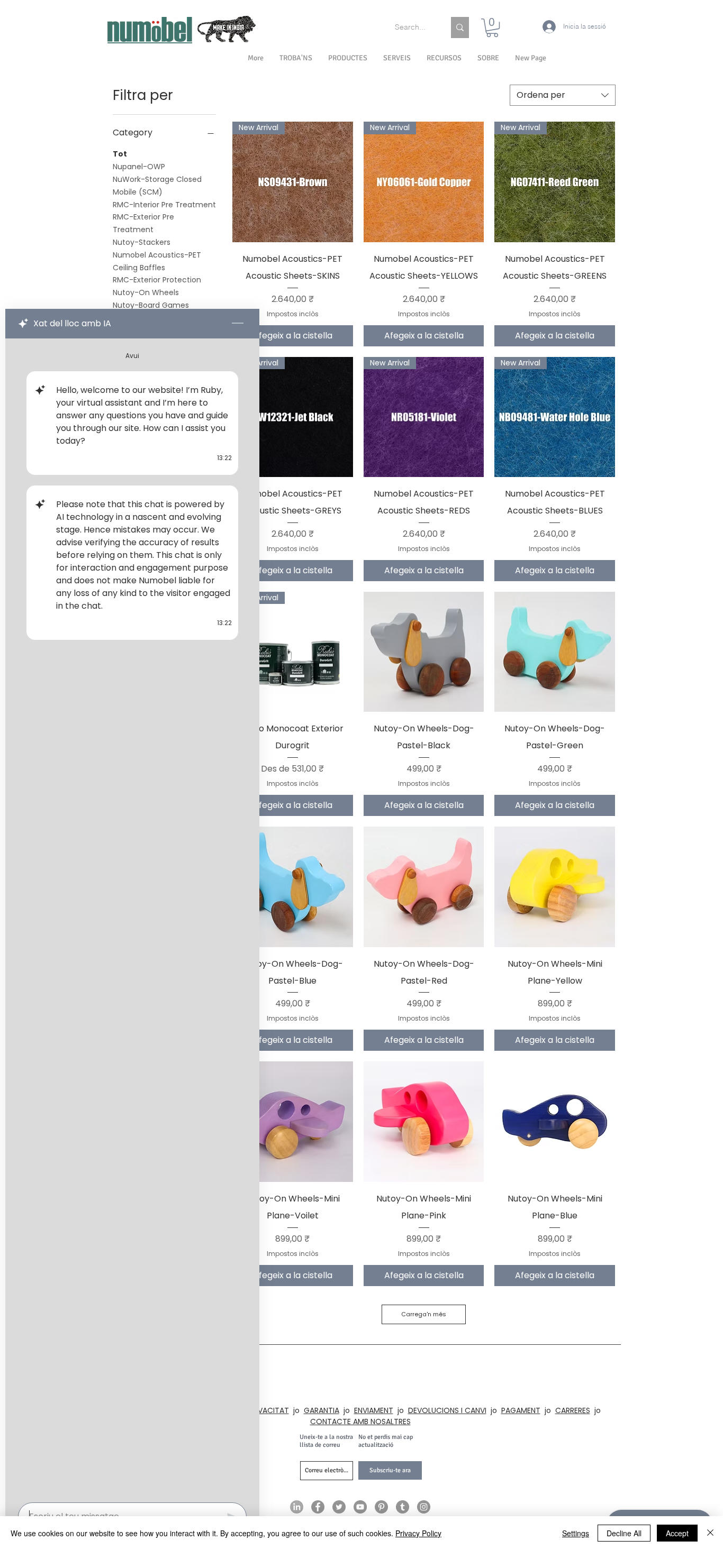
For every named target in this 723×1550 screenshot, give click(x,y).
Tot (120, 154)
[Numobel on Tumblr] (402, 1507)
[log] (132, 917)
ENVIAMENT (373, 1410)
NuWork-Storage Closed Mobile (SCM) (157, 185)
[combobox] (563, 95)
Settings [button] (575, 1533)
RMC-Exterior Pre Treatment (143, 223)
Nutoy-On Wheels (146, 292)
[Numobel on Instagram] (423, 1507)
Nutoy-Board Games (151, 305)
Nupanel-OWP (139, 166)
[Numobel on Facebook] (317, 1507)
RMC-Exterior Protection (157, 279)
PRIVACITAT (268, 1410)
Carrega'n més (423, 1314)
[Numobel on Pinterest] (381, 1507)
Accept (677, 1533)
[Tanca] (710, 1533)
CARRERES (572, 1410)
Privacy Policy (418, 1533)
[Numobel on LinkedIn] (296, 1507)
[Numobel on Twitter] (339, 1507)
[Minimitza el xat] (237, 323)
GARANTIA (321, 1410)
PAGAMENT (520, 1410)
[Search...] (460, 27)
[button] (488, 58)
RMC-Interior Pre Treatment (164, 204)
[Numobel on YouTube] (360, 1507)
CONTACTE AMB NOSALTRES (360, 1421)
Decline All (624, 1533)
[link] (492, 28)
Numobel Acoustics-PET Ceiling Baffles (157, 261)
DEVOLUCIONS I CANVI (447, 1410)
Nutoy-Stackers (141, 242)
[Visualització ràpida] (424, 652)
